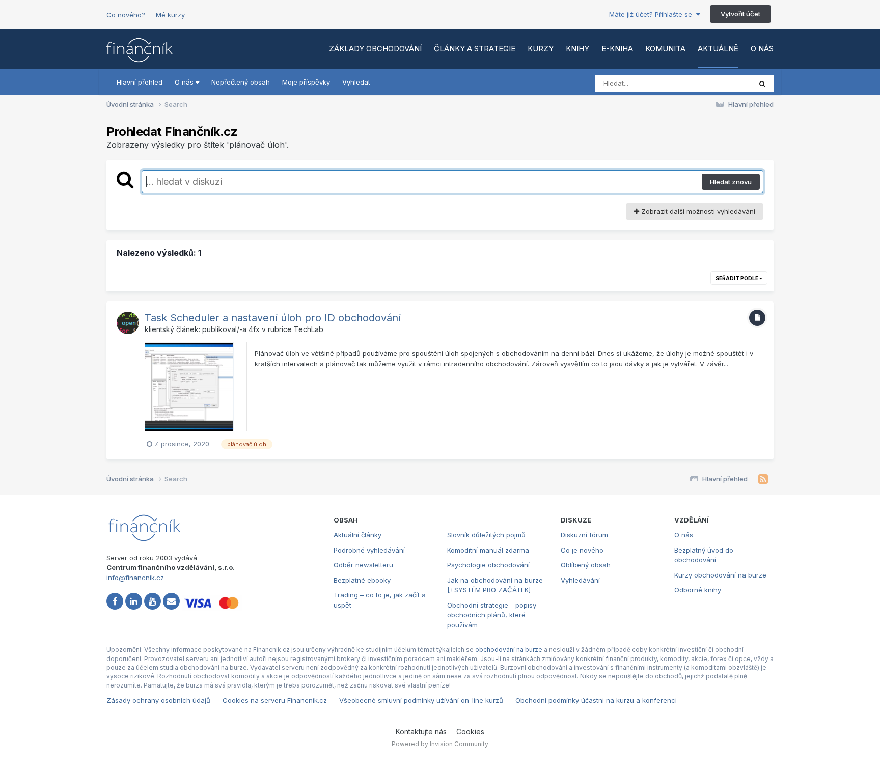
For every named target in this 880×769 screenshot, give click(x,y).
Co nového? (125, 15)
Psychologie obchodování (488, 565)
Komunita (665, 48)
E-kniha (617, 48)
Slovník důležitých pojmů (486, 535)
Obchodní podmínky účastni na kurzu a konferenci (596, 700)
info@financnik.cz (135, 577)
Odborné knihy (697, 590)
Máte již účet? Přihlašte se (652, 14)
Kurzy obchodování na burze (720, 575)
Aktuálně (718, 48)
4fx (254, 329)
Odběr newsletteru (363, 565)
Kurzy (541, 48)
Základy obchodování (375, 48)
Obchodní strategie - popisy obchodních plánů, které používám (491, 615)
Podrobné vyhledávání (369, 550)
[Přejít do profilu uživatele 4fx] (128, 323)
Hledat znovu (731, 182)
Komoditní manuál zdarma (488, 550)
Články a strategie (474, 48)
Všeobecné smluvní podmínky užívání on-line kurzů (421, 700)
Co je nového (582, 550)
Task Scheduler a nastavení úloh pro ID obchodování (273, 318)
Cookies (470, 731)
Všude (728, 83)
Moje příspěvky (306, 82)
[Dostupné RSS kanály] (763, 479)
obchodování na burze (508, 649)
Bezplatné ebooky (362, 580)
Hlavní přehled (139, 82)
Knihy (577, 48)
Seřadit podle (737, 278)
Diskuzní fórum (584, 535)
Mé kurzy (170, 15)
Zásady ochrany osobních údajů (158, 700)
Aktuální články (357, 535)
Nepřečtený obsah (240, 82)
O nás (762, 48)
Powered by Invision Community (440, 744)
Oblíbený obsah (586, 565)
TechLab (308, 329)
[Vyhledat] (762, 83)
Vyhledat (356, 82)
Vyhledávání (580, 580)
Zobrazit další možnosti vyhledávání (697, 211)
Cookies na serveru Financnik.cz (275, 700)
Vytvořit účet (740, 14)
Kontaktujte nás (421, 731)
